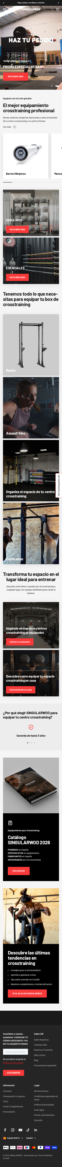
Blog (36, 1060)
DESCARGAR (19, 871)
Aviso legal (39, 1110)
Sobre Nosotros (41, 1040)
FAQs (5, 1101)
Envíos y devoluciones (44, 1115)
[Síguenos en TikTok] (28, 1130)
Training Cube (40, 1045)
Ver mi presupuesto (59, 485)
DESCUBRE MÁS (15, 76)
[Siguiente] (58, 2)
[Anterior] (3, 2)
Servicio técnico (41, 1091)
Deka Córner (39, 1055)
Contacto (7, 1091)
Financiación (9, 1112)
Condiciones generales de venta (46, 1098)
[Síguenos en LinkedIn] (36, 1130)
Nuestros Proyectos (43, 1050)
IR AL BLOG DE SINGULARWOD (27, 993)
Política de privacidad (44, 1105)
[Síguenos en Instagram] (13, 1130)
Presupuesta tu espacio (14, 1096)
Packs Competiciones (13, 1106)
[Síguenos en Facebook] (5, 1130)
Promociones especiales (45, 1065)
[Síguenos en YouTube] (20, 1130)
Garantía (38, 1120)
